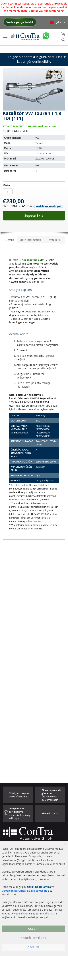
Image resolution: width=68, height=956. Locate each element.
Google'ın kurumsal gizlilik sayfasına (25, 890)
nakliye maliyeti (49, 206)
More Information (30, 239)
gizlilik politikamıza (38, 887)
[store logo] (25, 37)
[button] (57, 22)
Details (10, 239)
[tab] (10, 239)
